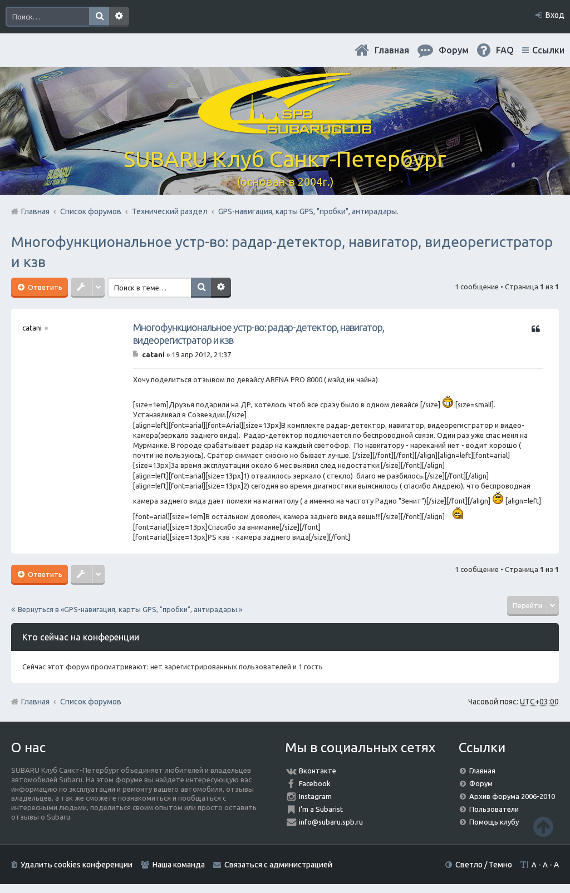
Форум (481, 783)
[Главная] (285, 127)
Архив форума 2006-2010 (512, 796)
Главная (392, 50)
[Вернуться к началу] (543, 826)
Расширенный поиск (119, 17)
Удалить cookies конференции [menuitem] (76, 864)
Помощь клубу (494, 822)
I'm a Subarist (321, 809)
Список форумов (90, 701)
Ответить (44, 287)
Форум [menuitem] (454, 50)
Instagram (315, 796)
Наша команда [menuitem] (179, 864)
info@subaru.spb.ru (331, 822)
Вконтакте (317, 770)
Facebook (315, 783)
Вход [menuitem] (555, 15)
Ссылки (548, 50)
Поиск (99, 17)
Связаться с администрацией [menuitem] (278, 864)
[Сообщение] (136, 354)
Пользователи (494, 809)
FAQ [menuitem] (505, 50)
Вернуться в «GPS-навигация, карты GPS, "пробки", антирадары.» (130, 609)
